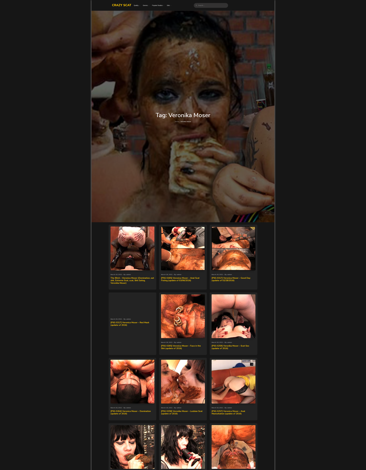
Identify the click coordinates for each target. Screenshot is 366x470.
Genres (145, 5)
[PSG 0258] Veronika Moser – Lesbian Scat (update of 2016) (182, 412)
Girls (168, 5)
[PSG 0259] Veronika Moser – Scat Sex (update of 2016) (230, 347)
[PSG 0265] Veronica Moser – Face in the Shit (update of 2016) (181, 347)
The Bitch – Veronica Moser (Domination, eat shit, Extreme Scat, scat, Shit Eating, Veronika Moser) (132, 280)
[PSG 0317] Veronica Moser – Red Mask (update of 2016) (130, 323)
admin (128, 274)
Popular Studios (157, 5)
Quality (136, 5)
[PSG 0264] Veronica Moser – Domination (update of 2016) (131, 412)
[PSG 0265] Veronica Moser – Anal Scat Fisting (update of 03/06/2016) (180, 279)
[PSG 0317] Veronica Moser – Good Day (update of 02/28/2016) (231, 279)
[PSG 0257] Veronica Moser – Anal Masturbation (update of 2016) (228, 412)
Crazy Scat (121, 5)
